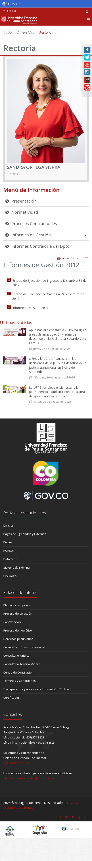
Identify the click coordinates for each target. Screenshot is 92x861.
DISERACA (10, 576)
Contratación (12, 622)
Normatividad (24, 212)
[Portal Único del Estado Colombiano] (10, 4)
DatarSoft (10, 559)
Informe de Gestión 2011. (30, 308)
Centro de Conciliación (18, 672)
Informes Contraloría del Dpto (40, 246)
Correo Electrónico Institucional (24, 647)
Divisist (8, 525)
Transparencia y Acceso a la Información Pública (36, 689)
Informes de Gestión (30, 234)
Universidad (25, 32)
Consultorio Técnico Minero (21, 664)
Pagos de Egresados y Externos (24, 534)
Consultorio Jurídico (16, 656)
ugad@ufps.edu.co (16, 763)
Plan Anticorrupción (16, 605)
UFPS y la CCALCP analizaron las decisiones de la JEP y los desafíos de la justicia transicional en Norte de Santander (57, 365)
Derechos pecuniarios (18, 639)
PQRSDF (8, 551)
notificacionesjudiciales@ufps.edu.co (28, 778)
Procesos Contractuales (33, 223)
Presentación (23, 201)
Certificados (11, 698)
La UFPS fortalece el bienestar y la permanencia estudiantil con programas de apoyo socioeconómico (57, 391)
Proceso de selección (17, 614)
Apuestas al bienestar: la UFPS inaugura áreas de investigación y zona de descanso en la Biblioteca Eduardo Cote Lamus (58, 336)
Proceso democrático (17, 630)
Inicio (7, 32)
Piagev (8, 542)
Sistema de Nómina (16, 567)
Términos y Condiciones (19, 681)
